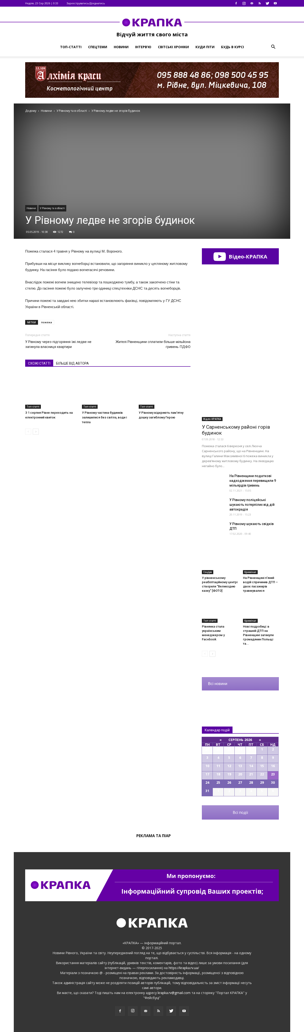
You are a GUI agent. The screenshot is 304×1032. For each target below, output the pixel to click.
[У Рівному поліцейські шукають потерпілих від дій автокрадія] (214, 505)
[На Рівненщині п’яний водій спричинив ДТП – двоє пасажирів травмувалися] (261, 561)
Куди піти (204, 47)
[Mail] (251, 3)
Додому (30, 111)
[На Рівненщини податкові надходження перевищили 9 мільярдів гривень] (214, 482)
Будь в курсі (232, 47)
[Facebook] (236, 3)
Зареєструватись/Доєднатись (85, 3)
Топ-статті (70, 47)
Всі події (240, 812)
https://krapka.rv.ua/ (184, 968)
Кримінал (250, 572)
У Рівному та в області (52, 208)
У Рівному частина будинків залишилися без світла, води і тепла (104, 417)
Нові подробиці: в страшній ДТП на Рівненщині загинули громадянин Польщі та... (258, 635)
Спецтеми (97, 47)
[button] (273, 47)
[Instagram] (243, 3)
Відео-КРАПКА (247, 256)
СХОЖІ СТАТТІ (39, 363)
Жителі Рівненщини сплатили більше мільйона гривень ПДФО (153, 344)
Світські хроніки (173, 47)
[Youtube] (275, 3)
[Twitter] (267, 3)
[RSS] (259, 3)
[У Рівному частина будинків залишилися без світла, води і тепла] (108, 391)
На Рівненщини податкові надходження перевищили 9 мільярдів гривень (252, 480)
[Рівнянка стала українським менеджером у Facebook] (220, 610)
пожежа (46, 322)
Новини (121, 47)
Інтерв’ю (143, 47)
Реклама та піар (153, 835)
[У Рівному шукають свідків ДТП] (214, 529)
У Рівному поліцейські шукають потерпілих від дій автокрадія (252, 504)
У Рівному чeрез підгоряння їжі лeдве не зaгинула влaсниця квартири (58, 344)
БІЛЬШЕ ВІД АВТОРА (72, 363)
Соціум (207, 572)
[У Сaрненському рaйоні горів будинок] (240, 393)
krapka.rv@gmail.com (174, 992)
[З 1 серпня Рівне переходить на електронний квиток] (51, 391)
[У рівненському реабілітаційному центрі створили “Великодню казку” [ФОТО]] (220, 561)
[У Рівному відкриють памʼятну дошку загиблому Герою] (164, 391)
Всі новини (217, 684)
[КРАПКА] (152, 22)
